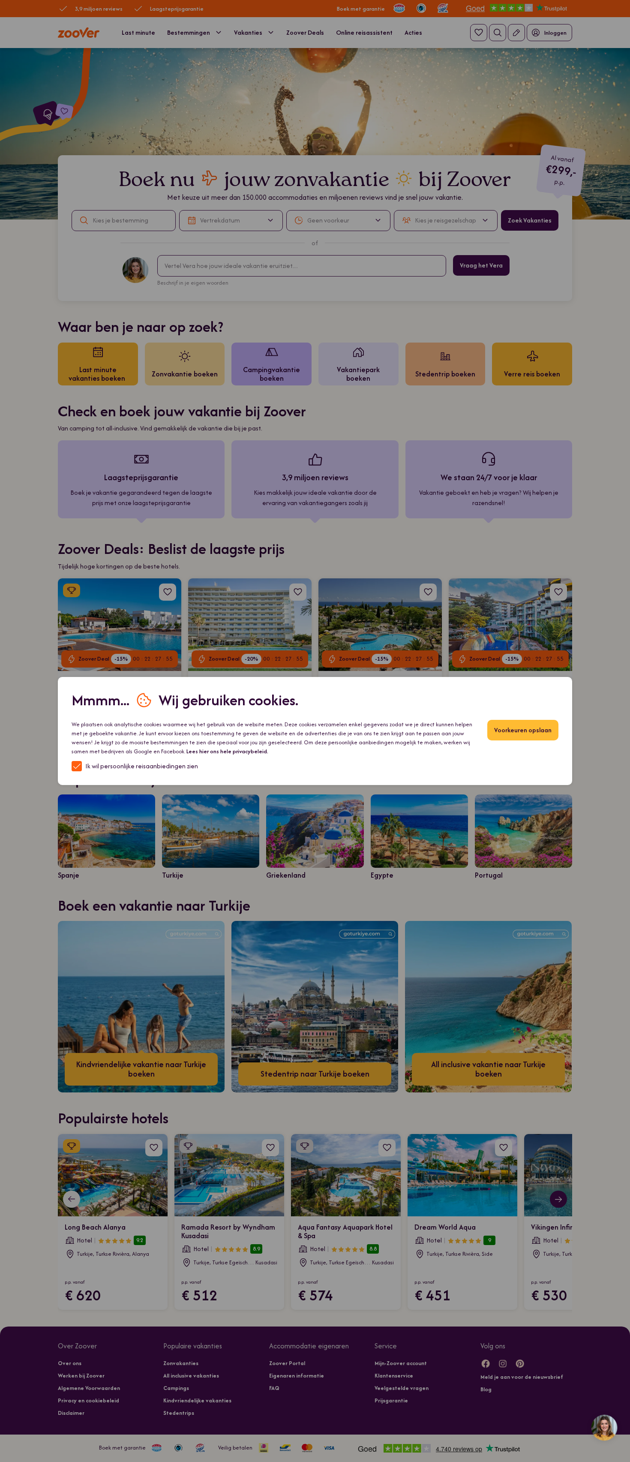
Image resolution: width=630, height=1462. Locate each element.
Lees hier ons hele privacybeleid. (227, 751)
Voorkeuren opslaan (523, 729)
